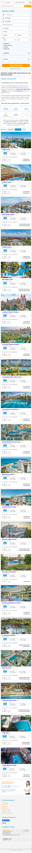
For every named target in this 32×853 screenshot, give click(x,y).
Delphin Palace (6, 182)
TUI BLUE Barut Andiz (9, 765)
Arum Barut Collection (9, 572)
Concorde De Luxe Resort (10, 409)
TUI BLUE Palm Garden (9, 700)
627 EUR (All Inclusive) (24, 224)
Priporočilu (10, 129)
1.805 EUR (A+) (26, 193)
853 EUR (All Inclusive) (24, 225)
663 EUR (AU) (26, 484)
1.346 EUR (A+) (26, 646)
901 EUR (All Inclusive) (24, 549)
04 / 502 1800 (20, 2)
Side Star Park (6, 668)
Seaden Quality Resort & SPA (11, 603)
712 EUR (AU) (26, 612)
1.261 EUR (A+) (26, 776)
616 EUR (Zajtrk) (26, 743)
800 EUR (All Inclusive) (24, 679)
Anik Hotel (5, 733)
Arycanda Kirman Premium (10, 344)
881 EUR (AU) (26, 485)
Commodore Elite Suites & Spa (11, 377)
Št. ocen (18, 129)
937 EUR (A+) (27, 614)
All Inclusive (19, 91)
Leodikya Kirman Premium (10, 312)
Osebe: (3, 38)
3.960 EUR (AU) (26, 160)
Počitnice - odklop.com (7, 813)
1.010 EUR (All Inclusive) (24, 710)
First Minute (5, 804)
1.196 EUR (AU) (26, 420)
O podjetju (20, 849)
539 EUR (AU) (26, 516)
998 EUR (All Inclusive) (24, 645)
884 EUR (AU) (26, 419)
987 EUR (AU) (26, 355)
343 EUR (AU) (26, 581)
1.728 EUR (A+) (26, 159)
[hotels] (25, 6)
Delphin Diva (6, 149)
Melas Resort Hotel (8, 474)
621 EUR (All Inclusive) (24, 677)
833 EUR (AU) (26, 451)
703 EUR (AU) (26, 518)
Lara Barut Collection (8, 635)
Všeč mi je (6, 820)
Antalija (18, 89)
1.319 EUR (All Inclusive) (24, 711)
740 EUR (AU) (26, 321)
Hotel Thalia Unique (8, 214)
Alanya (4, 91)
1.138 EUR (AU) (26, 453)
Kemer (29, 89)
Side (22, 89)
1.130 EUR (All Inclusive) (24, 550)
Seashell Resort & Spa (9, 507)
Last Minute (5, 802)
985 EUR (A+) (27, 774)
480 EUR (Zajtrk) (26, 742)
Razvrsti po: (4, 129)
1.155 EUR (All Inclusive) (24, 289)
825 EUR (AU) (26, 388)
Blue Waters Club (7, 279)
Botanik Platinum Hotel (9, 539)
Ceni (24, 129)
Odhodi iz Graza (6, 811)
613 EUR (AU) (26, 386)
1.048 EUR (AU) (26, 256)
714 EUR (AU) (26, 354)
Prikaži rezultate (16, 65)
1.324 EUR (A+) (26, 191)
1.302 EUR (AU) (26, 258)
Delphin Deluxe (7, 247)
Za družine (4, 808)
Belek (25, 89)
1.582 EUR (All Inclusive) (24, 290)
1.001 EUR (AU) (26, 323)
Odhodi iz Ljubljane (6, 809)
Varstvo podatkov (13, 849)
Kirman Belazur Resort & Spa (11, 442)
